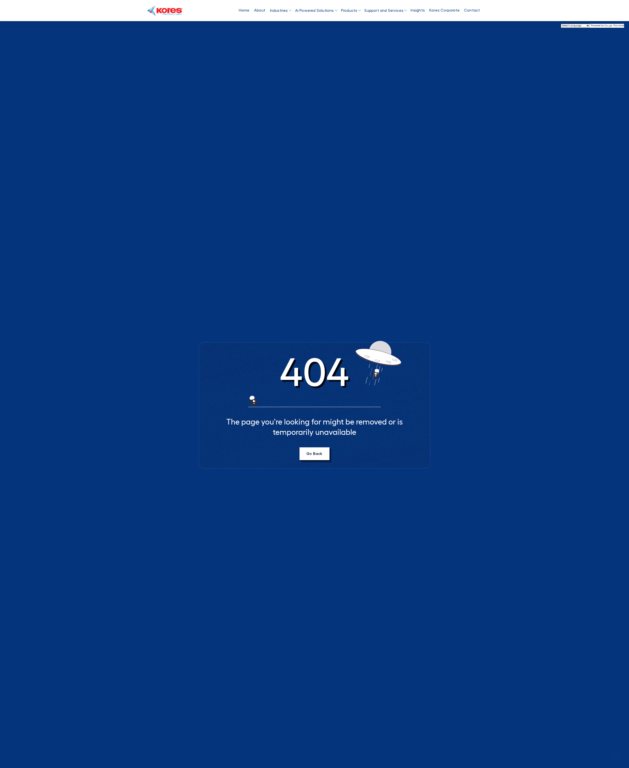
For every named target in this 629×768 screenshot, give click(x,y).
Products (349, 11)
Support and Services (383, 11)
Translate (618, 25)
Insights (418, 10)
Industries (279, 11)
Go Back (314, 454)
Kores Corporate (444, 10)
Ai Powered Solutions (314, 11)
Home (244, 10)
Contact (472, 10)
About (260, 10)
